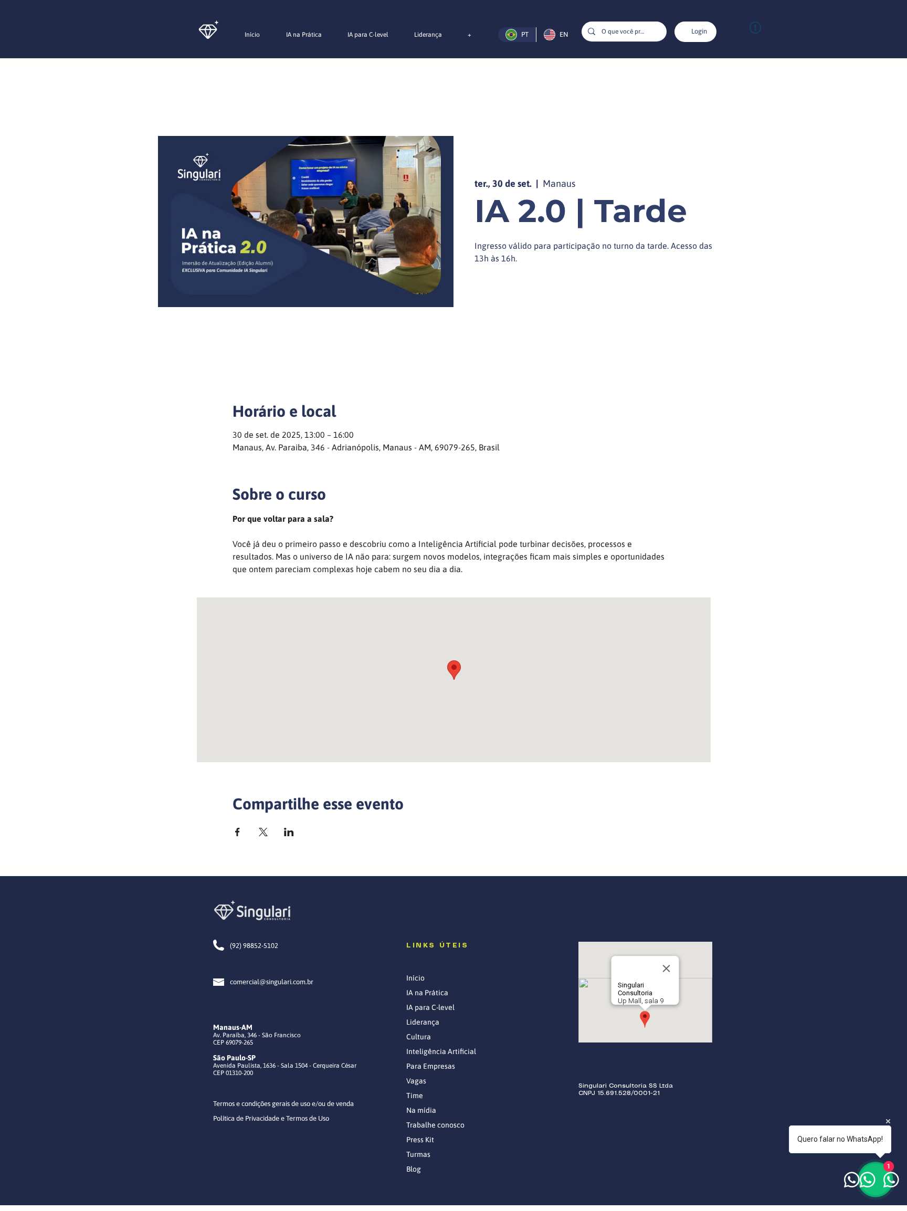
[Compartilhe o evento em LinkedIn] (289, 832)
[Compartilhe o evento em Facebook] (237, 832)
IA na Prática (427, 992)
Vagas (416, 1081)
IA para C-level (430, 1007)
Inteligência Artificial (441, 1051)
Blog (413, 1169)
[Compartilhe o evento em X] (263, 832)
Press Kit (420, 1139)
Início (415, 978)
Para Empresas (430, 1066)
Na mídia (421, 1110)
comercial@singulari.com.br (271, 982)
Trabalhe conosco (435, 1125)
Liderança (422, 1022)
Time (414, 1095)
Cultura (418, 1037)
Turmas (418, 1154)
